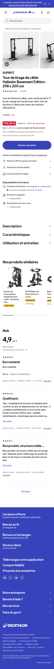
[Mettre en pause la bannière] (45, 4)
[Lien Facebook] (5, 578)
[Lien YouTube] (16, 578)
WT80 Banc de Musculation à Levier (32, 294)
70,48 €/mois (11, 128)
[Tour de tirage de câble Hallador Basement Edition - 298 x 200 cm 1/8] (21, 50)
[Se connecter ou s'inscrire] (42, 12)
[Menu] (6, 12)
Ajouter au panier (27, 145)
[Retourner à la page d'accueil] (24, 12)
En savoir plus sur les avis (13, 350)
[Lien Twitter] (10, 578)
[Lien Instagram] (22, 578)
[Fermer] (49, 4)
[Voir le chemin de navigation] (4, 29)
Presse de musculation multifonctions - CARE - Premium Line (11, 296)
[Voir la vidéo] (7, 64)
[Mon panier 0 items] (48, 12)
